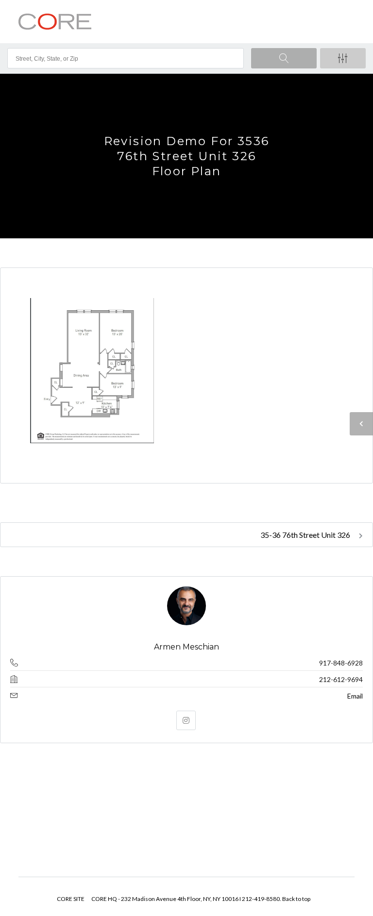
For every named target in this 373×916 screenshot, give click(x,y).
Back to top (296, 898)
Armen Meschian (186, 646)
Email (355, 696)
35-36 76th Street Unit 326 (306, 534)
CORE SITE (71, 898)
